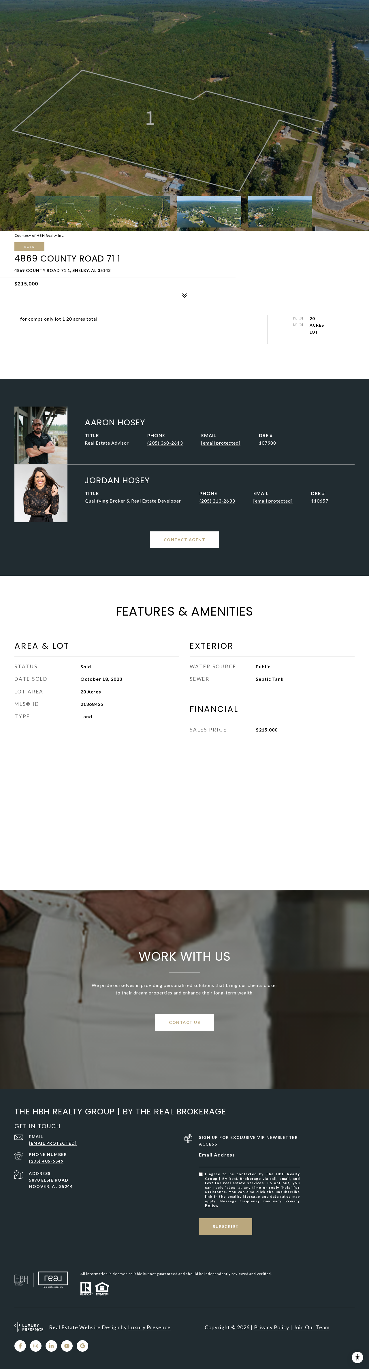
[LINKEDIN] (51, 1346)
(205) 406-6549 (46, 1161)
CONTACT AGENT (185, 539)
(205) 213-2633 (217, 500)
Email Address (217, 1154)
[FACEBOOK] (20, 1346)
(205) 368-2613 (165, 442)
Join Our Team (311, 1327)
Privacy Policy (271, 1327)
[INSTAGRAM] (36, 1346)
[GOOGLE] (82, 1346)
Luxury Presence (149, 1327)
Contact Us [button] (184, 1022)
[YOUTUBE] (67, 1346)
